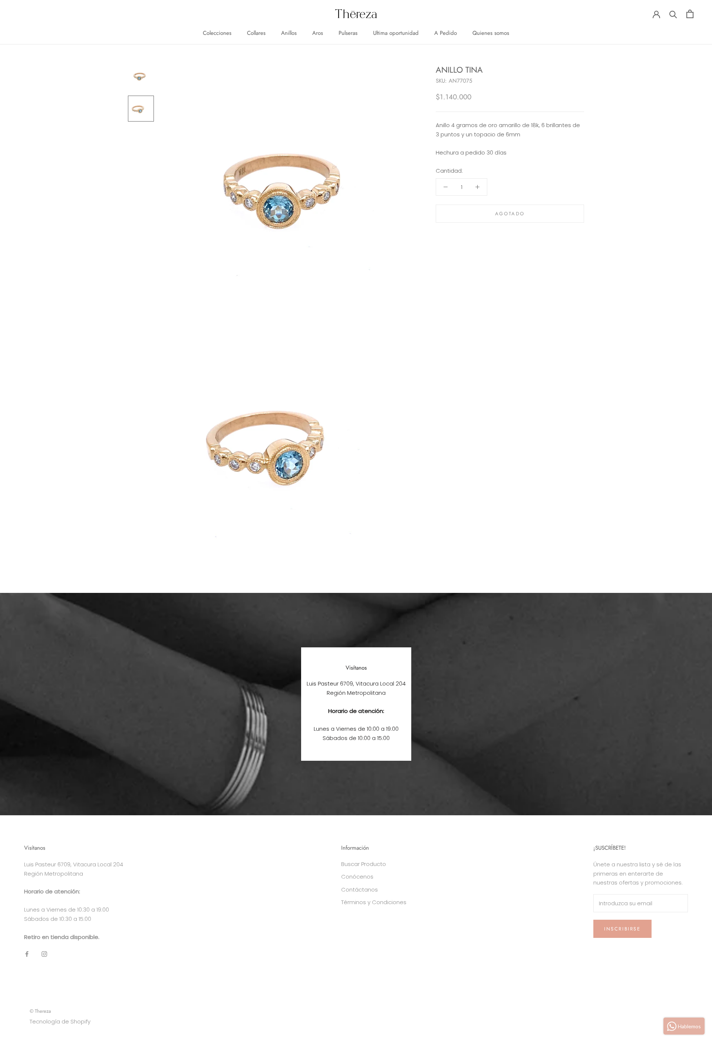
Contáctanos (359, 889)
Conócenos (357, 876)
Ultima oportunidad (396, 33)
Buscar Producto (363, 864)
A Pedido (445, 33)
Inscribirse (622, 928)
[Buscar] (673, 14)
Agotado (510, 213)
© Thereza (40, 1011)
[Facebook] (27, 953)
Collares (256, 33)
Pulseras (348, 33)
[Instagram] (44, 953)
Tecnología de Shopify (60, 1021)
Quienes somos (490, 33)
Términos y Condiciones (373, 902)
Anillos (289, 33)
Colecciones (217, 33)
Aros (317, 33)
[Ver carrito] (689, 14)
